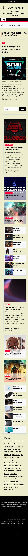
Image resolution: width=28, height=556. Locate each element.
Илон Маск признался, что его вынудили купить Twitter (17, 387)
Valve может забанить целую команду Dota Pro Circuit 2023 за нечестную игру (14, 221)
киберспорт (7, 484)
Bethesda (11, 441)
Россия (12, 479)
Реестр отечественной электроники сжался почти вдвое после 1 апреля (17, 429)
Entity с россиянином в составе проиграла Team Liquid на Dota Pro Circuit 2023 (18, 250)
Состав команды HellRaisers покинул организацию (14, 148)
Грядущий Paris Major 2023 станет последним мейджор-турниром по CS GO (17, 243)
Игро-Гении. (14, 7)
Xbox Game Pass (16, 470)
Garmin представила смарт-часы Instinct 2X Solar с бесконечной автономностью (18, 401)
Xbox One (6, 473)
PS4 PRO (6, 457)
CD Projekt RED (19, 441)
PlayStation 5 (16, 454)
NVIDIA (17, 452)
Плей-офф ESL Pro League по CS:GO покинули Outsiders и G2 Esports (18, 264)
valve (5, 470)
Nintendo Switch (9, 452)
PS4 (22, 454)
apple (5, 441)
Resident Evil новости (11, 465)
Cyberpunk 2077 (8, 446)
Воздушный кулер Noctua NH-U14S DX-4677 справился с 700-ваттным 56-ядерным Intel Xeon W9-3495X (14, 354)
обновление (20, 484)
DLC (15, 446)
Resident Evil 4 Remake (11, 462)
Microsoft (18, 449)
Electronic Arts (9, 449)
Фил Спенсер (8, 481)
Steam (5, 468)
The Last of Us (12, 468)
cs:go (16, 443)
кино (13, 484)
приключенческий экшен (12, 487)
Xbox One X (13, 473)
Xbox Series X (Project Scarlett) (14, 476)
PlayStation (7, 454)
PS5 (10, 457)
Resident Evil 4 (8, 460)
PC (3, 42)
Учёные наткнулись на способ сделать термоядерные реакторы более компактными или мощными (14, 308)
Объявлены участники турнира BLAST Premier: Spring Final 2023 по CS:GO (17, 229)
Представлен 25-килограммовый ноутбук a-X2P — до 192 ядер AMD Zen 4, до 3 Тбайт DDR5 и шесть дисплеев (18, 422)
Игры (5, 479)
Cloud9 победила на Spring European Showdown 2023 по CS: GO (14, 196)
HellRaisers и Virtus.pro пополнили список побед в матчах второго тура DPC (18, 257)
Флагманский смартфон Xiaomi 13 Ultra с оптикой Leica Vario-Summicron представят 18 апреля (18, 415)
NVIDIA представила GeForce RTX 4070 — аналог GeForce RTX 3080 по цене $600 (18, 394)
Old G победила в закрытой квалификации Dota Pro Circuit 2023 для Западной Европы (18, 271)
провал (6, 489)
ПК (8, 479)
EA (22, 446)
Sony (20, 465)
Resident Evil (16, 457)
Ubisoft (20, 468)
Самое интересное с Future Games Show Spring (12, 49)
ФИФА (17, 479)
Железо (7, 304)
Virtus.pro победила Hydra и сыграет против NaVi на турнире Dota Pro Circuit (18, 236)
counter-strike (9, 443)
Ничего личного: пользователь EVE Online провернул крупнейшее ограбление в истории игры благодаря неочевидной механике (13, 379)
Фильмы (15, 481)
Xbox (9, 470)
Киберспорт (8, 144)
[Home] (3, 19)
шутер (11, 489)
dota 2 (19, 446)
